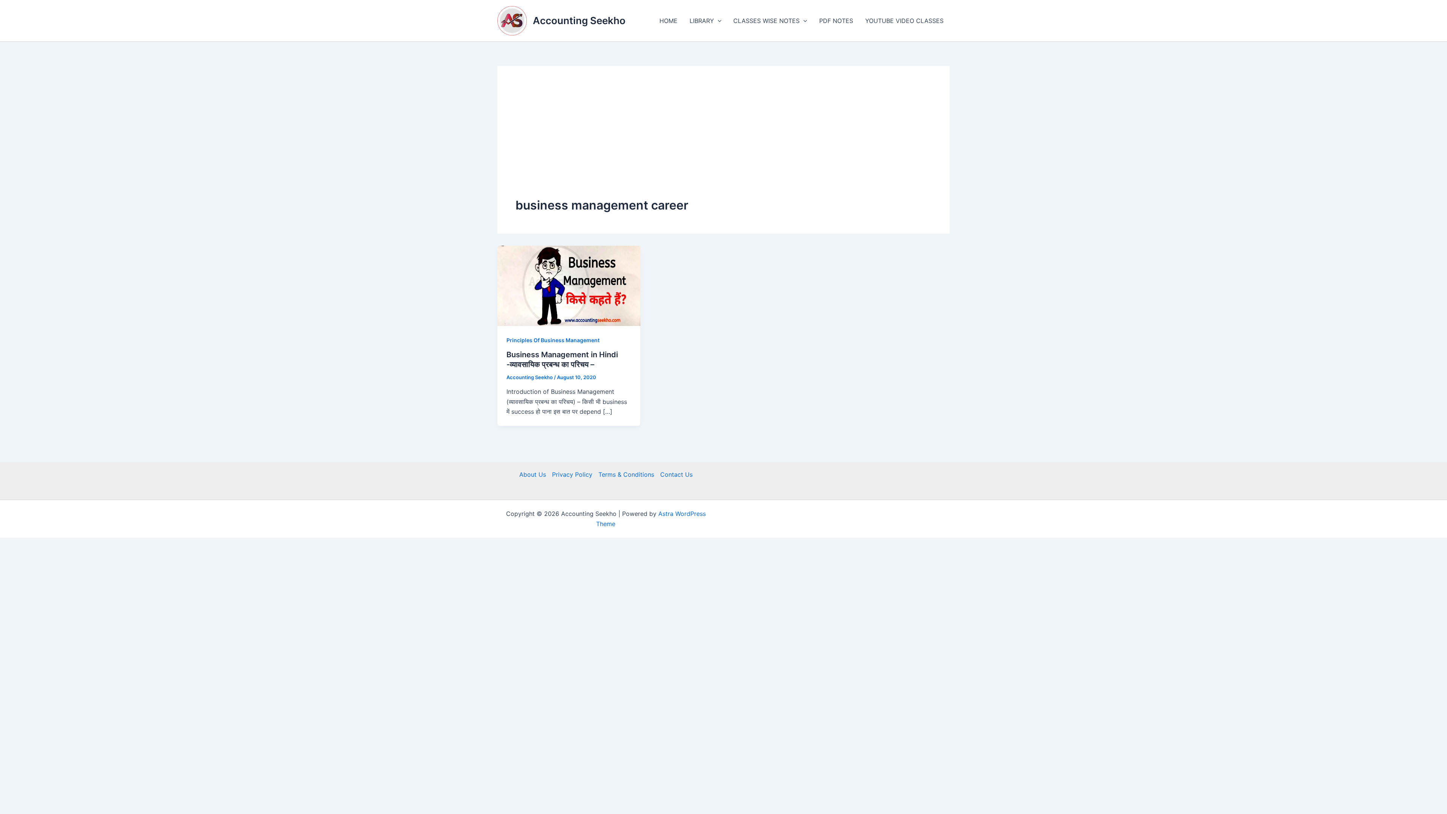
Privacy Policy (572, 474)
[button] (718, 21)
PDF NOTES (836, 20)
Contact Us (676, 474)
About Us (532, 474)
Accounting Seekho (579, 20)
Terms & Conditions (626, 474)
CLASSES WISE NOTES (766, 20)
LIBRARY (702, 20)
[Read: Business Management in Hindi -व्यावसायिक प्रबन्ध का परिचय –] (568, 285)
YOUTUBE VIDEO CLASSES (904, 20)
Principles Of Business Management (553, 340)
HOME (668, 20)
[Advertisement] (723, 140)
